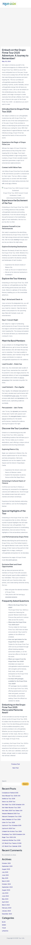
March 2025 (5, 881)
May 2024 (5, 899)
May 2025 (5, 878)
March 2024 (6, 905)
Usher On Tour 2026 (8, 822)
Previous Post (15, 764)
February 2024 (6, 908)
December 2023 (7, 914)
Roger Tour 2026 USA (9, 837)
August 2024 (6, 890)
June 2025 (5, 875)
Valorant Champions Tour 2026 (11, 816)
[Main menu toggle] (27, 4)
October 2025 (6, 863)
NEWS (4, 925)
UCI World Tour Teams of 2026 (11, 843)
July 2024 (5, 893)
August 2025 (6, 869)
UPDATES (5, 931)
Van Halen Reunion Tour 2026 (11, 807)
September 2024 (7, 887)
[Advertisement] (15, 24)
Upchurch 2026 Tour (8, 828)
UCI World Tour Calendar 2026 (11, 846)
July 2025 (5, 872)
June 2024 (5, 896)
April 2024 (5, 902)
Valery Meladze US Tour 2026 (11, 819)
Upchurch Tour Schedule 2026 (11, 825)
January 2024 (6, 911)
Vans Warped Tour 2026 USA (11, 795)
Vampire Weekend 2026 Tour (11, 813)
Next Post (15, 768)
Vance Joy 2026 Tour (8, 801)
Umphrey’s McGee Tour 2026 (11, 840)
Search (4, 781)
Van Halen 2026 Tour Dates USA (12, 810)
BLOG (3, 922)
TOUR (4, 928)
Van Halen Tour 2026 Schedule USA (13, 804)
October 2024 (6, 884)
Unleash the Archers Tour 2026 (12, 831)
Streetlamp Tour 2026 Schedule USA (13, 834)
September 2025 (7, 866)
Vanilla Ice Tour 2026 (8, 798)
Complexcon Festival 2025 (10, 793)
